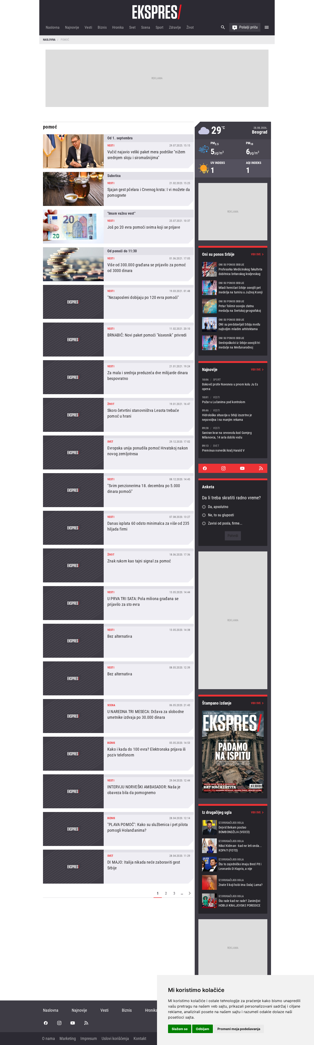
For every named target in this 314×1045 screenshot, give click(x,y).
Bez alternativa (118, 641)
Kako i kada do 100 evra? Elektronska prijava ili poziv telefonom (118, 754)
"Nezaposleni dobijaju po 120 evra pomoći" (118, 302)
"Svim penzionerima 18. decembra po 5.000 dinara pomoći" (118, 490)
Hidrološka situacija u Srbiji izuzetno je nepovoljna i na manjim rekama (233, 415)
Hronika (118, 27)
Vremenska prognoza (232, 130)
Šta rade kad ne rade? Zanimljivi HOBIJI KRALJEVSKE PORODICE (233, 900)
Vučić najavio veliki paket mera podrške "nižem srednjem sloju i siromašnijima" (118, 151)
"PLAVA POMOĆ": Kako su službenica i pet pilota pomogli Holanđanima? (118, 829)
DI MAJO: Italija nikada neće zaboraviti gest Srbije (118, 867)
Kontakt (140, 1038)
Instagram (223, 468)
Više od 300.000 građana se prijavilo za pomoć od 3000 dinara (118, 264)
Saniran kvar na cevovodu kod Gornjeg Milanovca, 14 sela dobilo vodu (233, 433)
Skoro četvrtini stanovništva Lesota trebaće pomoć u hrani (118, 415)
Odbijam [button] (202, 1029)
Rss (261, 468)
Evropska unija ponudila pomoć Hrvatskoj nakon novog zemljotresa (118, 452)
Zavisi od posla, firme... (225, 523)
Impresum (88, 1038)
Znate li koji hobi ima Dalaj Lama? (233, 882)
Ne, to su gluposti (221, 515)
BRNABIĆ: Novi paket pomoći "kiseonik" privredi (118, 340)
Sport (159, 27)
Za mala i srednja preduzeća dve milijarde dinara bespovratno (118, 377)
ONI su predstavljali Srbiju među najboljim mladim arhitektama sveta (233, 324)
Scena (145, 27)
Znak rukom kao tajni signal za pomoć (118, 565)
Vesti (88, 27)
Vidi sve (256, 254)
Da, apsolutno (218, 507)
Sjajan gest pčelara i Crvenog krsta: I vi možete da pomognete (118, 189)
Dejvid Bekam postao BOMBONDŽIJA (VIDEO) (233, 827)
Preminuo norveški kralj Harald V (233, 448)
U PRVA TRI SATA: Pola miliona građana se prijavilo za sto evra (118, 603)
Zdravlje (175, 27)
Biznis (102, 27)
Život (190, 27)
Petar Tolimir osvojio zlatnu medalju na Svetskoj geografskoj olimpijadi (233, 306)
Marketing (68, 1038)
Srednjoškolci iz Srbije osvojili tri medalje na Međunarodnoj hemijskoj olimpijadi (233, 342)
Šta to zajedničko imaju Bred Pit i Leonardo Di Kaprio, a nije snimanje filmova (233, 864)
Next (190, 893)
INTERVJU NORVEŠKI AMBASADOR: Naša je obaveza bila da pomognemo (118, 791)
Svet (132, 27)
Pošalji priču (248, 27)
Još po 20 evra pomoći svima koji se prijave (118, 227)
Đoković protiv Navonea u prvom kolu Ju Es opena (233, 384)
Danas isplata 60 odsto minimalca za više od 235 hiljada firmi (118, 528)
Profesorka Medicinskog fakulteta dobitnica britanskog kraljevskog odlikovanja (233, 269)
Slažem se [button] (180, 1029)
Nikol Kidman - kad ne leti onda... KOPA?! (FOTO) (233, 845)
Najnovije (72, 27)
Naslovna (53, 27)
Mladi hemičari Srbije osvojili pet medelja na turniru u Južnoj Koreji (233, 287)
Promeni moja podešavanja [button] (238, 1029)
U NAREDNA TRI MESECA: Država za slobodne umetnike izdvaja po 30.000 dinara (118, 716)
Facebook (205, 468)
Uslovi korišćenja (115, 1038)
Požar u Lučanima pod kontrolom (233, 399)
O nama (48, 1038)
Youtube (242, 468)
